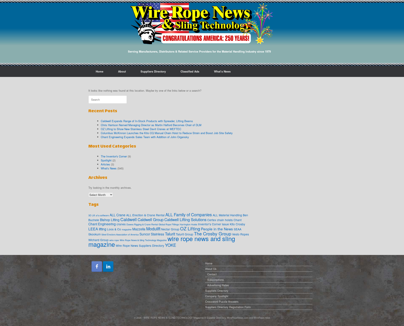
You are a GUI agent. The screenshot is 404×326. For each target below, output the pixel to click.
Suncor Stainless (152, 234)
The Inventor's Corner (114, 156)
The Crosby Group (212, 233)
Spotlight (106, 160)
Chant (238, 220)
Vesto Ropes (240, 234)
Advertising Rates (218, 285)
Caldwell (128, 219)
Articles (105, 164)
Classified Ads (190, 71)
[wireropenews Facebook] (97, 266)
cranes (121, 224)
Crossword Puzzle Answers (222, 302)
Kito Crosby (237, 224)
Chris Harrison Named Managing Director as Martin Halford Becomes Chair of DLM (151, 125)
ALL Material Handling (227, 215)
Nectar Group (170, 229)
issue (225, 224)
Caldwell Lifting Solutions (185, 219)
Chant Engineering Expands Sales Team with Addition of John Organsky (145, 137)
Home (99, 71)
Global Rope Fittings (169, 224)
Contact (212, 274)
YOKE (170, 245)
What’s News (222, 71)
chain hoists (225, 220)
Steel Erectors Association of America (120, 234)
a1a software (102, 215)
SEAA (237, 229)
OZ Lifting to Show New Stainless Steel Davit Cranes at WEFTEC (141, 129)
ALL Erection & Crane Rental (145, 215)
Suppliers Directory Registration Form (228, 307)
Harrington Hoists (188, 224)
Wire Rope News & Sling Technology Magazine (143, 240)
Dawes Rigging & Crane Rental (142, 224)
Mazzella (138, 229)
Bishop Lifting (110, 219)
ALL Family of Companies (188, 214)
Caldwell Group (150, 219)
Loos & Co (114, 229)
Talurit (170, 233)
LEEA (93, 228)
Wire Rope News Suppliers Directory (140, 245)
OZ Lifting (190, 228)
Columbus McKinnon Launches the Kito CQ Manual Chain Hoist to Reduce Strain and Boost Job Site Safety (167, 133)
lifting (102, 229)
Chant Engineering (102, 224)
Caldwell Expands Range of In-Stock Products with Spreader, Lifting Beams (147, 121)
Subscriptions (215, 280)
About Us (211, 269)
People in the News (217, 228)
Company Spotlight (216, 296)
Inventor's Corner (209, 224)
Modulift (153, 229)
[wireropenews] (202, 23)
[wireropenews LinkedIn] (108, 266)
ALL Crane (117, 214)
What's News (109, 168)
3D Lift (91, 215)
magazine (127, 229)
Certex (211, 220)
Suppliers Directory (153, 71)
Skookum (94, 234)
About (122, 71)
